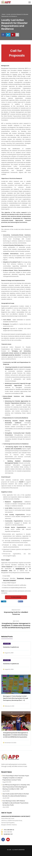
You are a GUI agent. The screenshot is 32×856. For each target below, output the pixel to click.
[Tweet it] (8, 34)
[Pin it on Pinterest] (13, 34)
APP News (7, 643)
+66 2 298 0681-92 (9, 830)
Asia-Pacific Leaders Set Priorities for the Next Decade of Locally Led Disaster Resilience (16, 795)
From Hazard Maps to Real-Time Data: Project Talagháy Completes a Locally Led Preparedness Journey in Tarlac (16, 778)
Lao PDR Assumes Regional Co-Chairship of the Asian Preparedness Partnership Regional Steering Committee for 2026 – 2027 (16, 787)
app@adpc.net (8, 834)
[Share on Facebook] (3, 34)
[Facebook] (3, 839)
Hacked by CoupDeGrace (11, 647)
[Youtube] (8, 839)
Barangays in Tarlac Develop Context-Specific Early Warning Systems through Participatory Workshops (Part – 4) (15, 698)
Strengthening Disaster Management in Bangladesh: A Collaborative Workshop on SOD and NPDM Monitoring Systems (15, 735)
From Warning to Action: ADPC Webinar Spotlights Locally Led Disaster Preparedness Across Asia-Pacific (15, 803)
